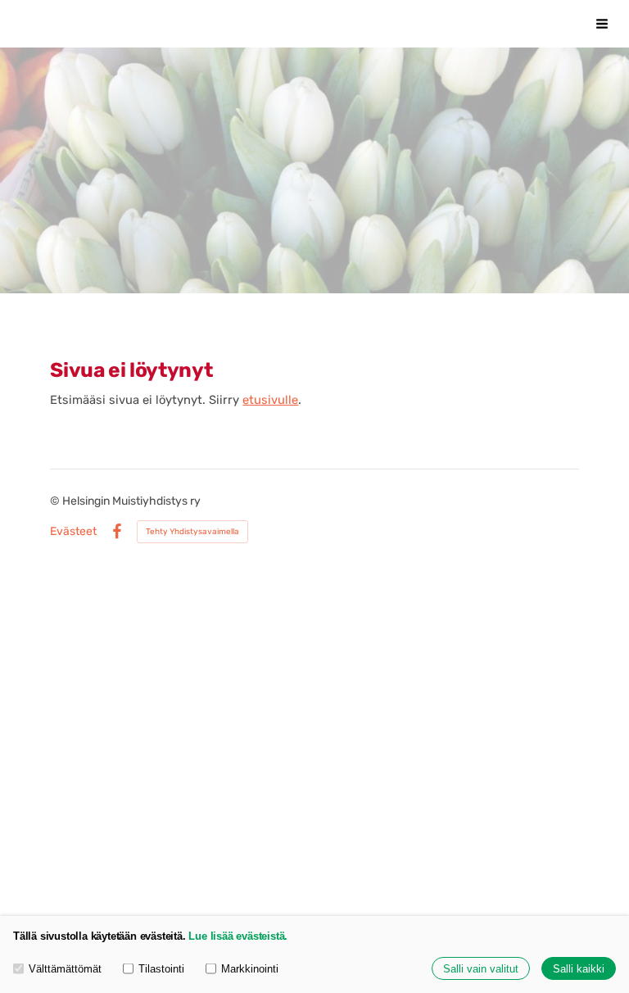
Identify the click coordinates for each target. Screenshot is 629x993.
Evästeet (73, 531)
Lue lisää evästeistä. (237, 936)
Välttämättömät (65, 969)
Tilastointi (161, 969)
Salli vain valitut (480, 969)
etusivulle (270, 399)
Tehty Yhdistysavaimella (192, 532)
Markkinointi (249, 969)
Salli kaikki (578, 969)
